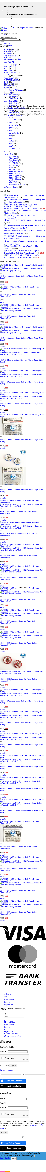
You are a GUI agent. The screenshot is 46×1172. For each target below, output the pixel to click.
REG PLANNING (10, 72)
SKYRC (7, 74)
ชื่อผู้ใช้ (3, 1099)
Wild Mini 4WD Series (17, 185)
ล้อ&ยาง (12, 141)
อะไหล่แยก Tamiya (11, 187)
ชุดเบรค (12, 128)
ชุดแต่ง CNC (13, 105)
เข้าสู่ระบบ (13, 1066)
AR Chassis (13, 162)
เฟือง (10, 143)
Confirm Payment (10, 1034)
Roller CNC (13, 103)
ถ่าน (5, 151)
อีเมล (2, 1103)
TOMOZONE (9, 78)
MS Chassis (13, 169)
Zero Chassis (14, 160)
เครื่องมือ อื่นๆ (14, 113)
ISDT (6, 69)
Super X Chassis (15, 173)
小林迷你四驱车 (10, 56)
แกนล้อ (11, 146)
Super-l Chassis (15, 175)
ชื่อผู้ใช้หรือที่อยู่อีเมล (8, 1047)
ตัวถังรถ (12, 130)
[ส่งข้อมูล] (1, 44)
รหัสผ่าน (3, 1051)
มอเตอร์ (11, 138)
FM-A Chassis (14, 164)
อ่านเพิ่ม (3, 285)
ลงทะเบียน (4, 1132)
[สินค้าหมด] (23, 289)
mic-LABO (8, 67)
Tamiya (11, 110)
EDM (6, 58)
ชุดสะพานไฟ (13, 125)
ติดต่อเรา (7, 43)
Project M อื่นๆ (14, 101)
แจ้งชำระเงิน (9, 999)
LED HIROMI (9, 84)
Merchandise (13, 97)
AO (10, 117)
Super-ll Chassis (15, 177)
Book (6, 82)
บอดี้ (10, 136)
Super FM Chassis (16, 171)
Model (11, 168)
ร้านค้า (7, 997)
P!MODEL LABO (10, 50)
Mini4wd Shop (9, 1022)
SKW (6, 76)
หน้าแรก (7, 994)
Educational (13, 158)
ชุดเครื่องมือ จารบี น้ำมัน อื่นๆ (15, 108)
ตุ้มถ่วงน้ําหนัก (14, 133)
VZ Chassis (13, 183)
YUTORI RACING (11, 80)
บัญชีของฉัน (8, 1005)
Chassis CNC (14, 99)
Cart (5, 1029)
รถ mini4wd (8, 154)
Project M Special (26, 28)
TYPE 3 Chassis (15, 179)
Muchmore (8, 71)
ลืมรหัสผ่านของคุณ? (7, 1070)
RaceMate (8, 54)
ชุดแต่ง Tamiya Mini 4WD (13, 115)
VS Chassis (13, 181)
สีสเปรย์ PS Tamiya (16, 90)
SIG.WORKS (9, 60)
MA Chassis (13, 166)
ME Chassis (13, 156)
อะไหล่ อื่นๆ (13, 120)
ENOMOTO (8, 52)
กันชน (11, 122)
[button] (3, 30)
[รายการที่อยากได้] (1, 291)
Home (15, 28)
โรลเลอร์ (12, 149)
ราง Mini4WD (9, 62)
